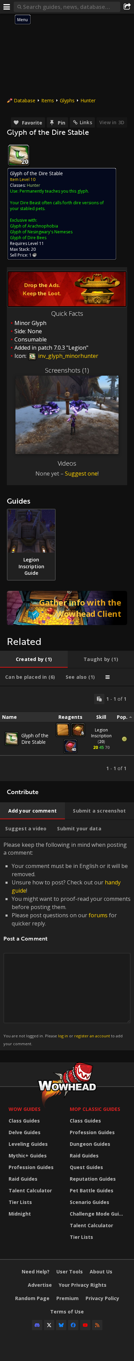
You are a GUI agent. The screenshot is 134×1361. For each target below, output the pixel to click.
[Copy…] (99, 699)
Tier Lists (20, 1202)
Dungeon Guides (90, 1144)
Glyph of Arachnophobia (34, 226)
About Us (101, 1271)
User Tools (69, 1271)
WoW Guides (25, 1109)
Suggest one (81, 473)
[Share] (127, 7)
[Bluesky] (61, 1325)
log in (63, 1035)
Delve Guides (25, 1132)
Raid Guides (23, 1179)
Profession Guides (31, 1167)
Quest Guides (86, 1167)
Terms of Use (67, 1311)
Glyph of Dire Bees (28, 238)
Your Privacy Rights (83, 1285)
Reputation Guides (93, 1179)
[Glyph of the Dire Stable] (11, 738)
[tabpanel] (67, 733)
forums (98, 915)
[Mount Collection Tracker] (67, 608)
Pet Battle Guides (91, 1190)
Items (47, 100)
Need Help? (35, 1271)
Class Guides (24, 1120)
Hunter (88, 100)
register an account (92, 1035)
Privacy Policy (102, 1298)
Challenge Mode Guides (98, 1213)
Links (86, 122)
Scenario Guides (89, 1202)
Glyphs (67, 100)
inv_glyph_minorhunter (67, 356)
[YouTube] (85, 1325)
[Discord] (37, 1325)
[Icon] (18, 155)
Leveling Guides (28, 1144)
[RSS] (97, 1325)
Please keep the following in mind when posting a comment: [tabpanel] (67, 943)
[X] (49, 1325)
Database (24, 100)
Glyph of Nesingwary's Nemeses (41, 232)
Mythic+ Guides (28, 1155)
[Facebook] (73, 1325)
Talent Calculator (30, 1190)
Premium (67, 1298)
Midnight (20, 1213)
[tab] (34, 659)
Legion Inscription (101, 733)
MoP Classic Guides (95, 1109)
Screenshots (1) (67, 370)
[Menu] (7, 7)
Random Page (32, 1298)
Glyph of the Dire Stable (34, 738)
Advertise (40, 1285)
